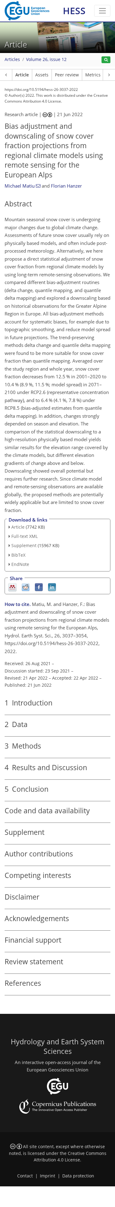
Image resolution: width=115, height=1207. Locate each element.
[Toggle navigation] (102, 11)
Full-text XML (24, 536)
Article (22, 75)
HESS (74, 10)
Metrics (93, 75)
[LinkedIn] (52, 587)
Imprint (47, 1176)
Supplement (23, 545)
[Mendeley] (12, 587)
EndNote (20, 564)
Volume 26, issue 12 (46, 59)
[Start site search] (106, 59)
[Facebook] (39, 587)
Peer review (67, 75)
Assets (41, 75)
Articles (12, 59)
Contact (25, 1176)
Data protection (78, 1176)
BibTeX (18, 555)
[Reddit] (25, 587)
